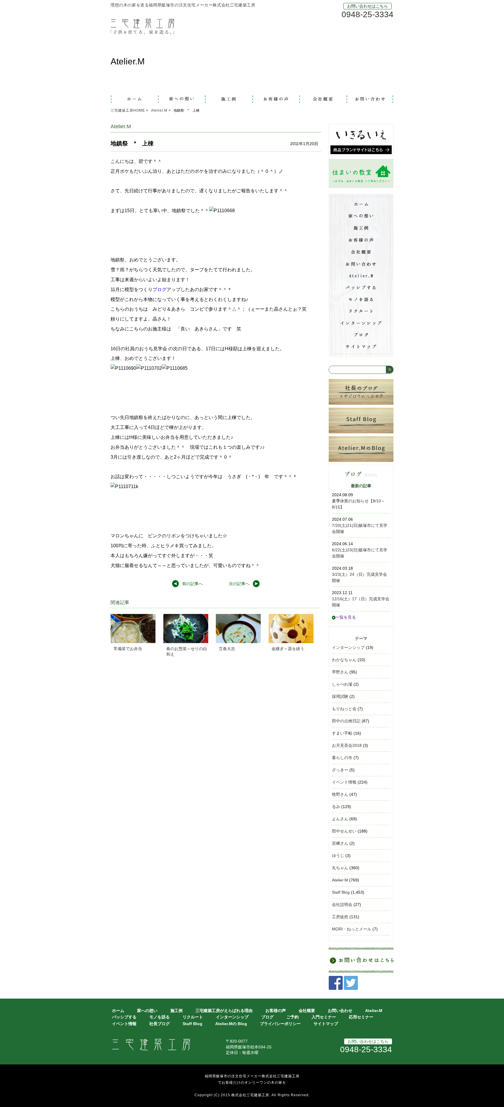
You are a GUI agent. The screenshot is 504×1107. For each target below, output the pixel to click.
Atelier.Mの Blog (231, 1023)
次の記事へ (239, 583)
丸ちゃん (340, 867)
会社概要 (307, 1010)
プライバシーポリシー (280, 1023)
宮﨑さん (340, 843)
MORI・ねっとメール (351, 929)
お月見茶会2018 (347, 745)
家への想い (147, 1010)
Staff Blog (341, 892)
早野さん (340, 672)
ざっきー (340, 770)
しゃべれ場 (342, 684)
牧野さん (340, 794)
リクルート (193, 1017)
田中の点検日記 (346, 721)
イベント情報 (344, 782)
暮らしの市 (342, 757)
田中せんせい (344, 831)
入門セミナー (324, 1017)
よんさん (340, 818)
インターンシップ (348, 647)
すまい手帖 (342, 733)
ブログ (160, 289)
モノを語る (159, 1017)
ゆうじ (338, 855)
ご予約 (292, 1017)
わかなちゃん (344, 659)
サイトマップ (326, 1023)
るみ (336, 806)
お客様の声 (275, 1010)
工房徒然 (340, 916)
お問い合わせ (340, 1010)
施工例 (176, 1010)
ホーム (118, 1010)
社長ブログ (159, 1023)
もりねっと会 (344, 708)
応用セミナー (361, 1017)
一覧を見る (345, 617)
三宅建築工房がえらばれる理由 (224, 1010)
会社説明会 (342, 904)
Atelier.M (340, 880)
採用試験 (340, 696)
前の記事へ (192, 583)
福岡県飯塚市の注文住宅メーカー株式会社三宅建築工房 (252, 1076)
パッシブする (124, 1017)
